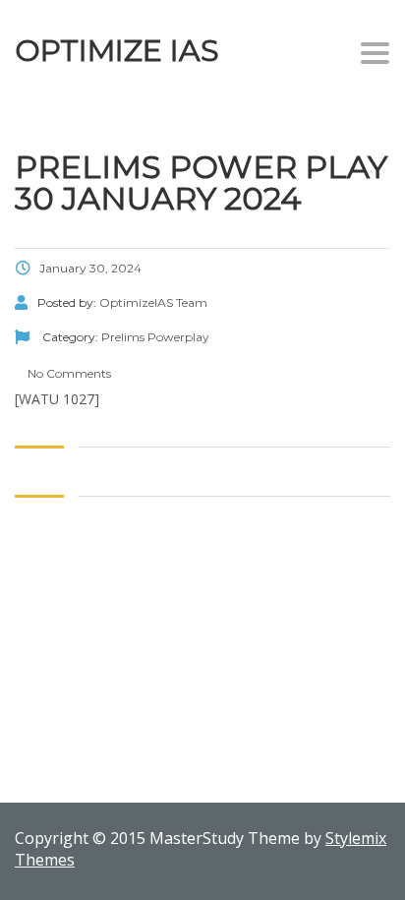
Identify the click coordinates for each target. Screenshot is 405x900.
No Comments (68, 373)
